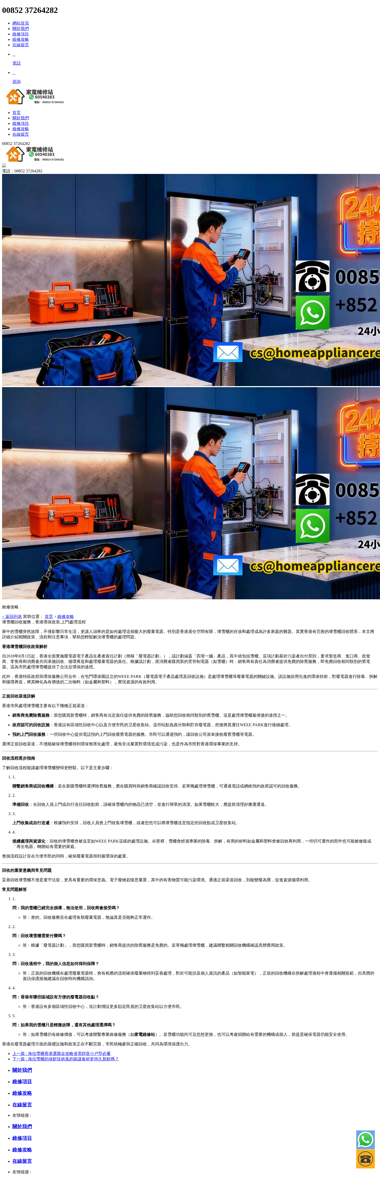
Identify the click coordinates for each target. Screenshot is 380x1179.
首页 (49, 616)
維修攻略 (20, 39)
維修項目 (20, 34)
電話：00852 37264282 (22, 171)
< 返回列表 (12, 616)
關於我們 (20, 28)
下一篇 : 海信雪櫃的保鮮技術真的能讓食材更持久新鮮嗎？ (65, 1059)
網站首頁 (20, 23)
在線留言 (20, 45)
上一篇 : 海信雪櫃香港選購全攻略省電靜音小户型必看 (61, 1053)
